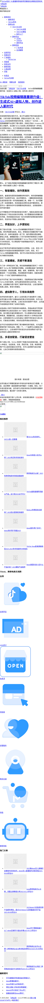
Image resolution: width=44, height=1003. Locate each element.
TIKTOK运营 (21, 29)
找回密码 (21, 82)
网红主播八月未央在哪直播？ (16, 987)
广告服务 (7, 57)
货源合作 (7, 55)
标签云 (6, 76)
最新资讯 (11, 19)
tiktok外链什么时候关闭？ (15, 984)
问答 (5, 71)
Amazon (19, 40)
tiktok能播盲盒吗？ (13, 981)
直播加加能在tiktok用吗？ (15, 993)
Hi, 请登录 (3, 82)
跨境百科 (15, 45)
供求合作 (7, 64)
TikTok (2, 121)
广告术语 (19, 48)
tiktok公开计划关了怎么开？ (16, 990)
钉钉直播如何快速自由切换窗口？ (18, 978)
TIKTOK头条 (17, 27)
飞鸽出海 (11, 88)
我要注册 (12, 82)
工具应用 (7, 69)
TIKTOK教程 (21, 32)
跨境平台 (15, 37)
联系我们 (15, 1000)
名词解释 (19, 50)
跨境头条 (11, 24)
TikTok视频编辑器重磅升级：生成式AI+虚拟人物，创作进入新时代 (21, 101)
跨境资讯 (7, 17)
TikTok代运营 (9, 78)
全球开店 (7, 52)
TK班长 (3, 414)
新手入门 (19, 34)
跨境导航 (7, 67)
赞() (22, 112)
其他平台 (19, 43)
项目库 (6, 62)
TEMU (18, 38)
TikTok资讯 (12, 22)
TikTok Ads (12, 59)
